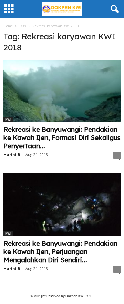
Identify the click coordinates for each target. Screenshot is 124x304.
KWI (8, 119)
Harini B (11, 154)
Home (8, 25)
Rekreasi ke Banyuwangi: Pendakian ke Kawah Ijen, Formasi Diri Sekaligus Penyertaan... (62, 137)
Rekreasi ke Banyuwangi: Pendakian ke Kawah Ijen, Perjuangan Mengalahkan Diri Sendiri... (60, 251)
